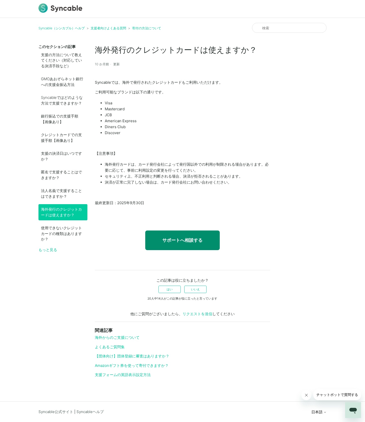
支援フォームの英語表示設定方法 (123, 374)
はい (170, 289)
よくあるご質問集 (110, 347)
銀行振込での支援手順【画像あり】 (59, 119)
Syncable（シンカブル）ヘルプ (61, 28)
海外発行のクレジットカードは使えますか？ (61, 212)
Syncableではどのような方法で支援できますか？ (62, 100)
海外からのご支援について (117, 337)
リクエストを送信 (197, 313)
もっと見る (47, 249)
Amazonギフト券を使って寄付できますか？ (132, 365)
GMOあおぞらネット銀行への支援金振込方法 (62, 82)
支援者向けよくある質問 (108, 28)
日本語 (317, 412)
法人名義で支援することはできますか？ (61, 193)
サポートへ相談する (182, 240)
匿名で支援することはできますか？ (61, 175)
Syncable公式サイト (55, 411)
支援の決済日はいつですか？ (61, 156)
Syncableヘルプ (90, 411)
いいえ (195, 289)
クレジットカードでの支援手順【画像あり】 (61, 137)
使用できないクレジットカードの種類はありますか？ (61, 233)
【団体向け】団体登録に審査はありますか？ (132, 356)
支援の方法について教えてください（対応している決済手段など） (61, 60)
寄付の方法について (146, 28)
